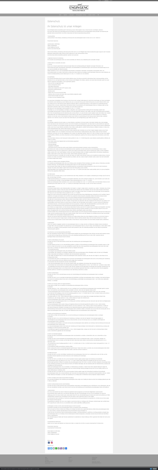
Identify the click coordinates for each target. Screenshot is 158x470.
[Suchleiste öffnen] (98, 15)
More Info (154, 468)
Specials (65, 14)
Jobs (103, 0)
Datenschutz (106, 0)
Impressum (110, 0)
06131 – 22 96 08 (97, 461)
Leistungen (71, 14)
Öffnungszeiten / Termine (81, 14)
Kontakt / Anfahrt (91, 14)
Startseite (100, 0)
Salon (60, 14)
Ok (150, 468)
